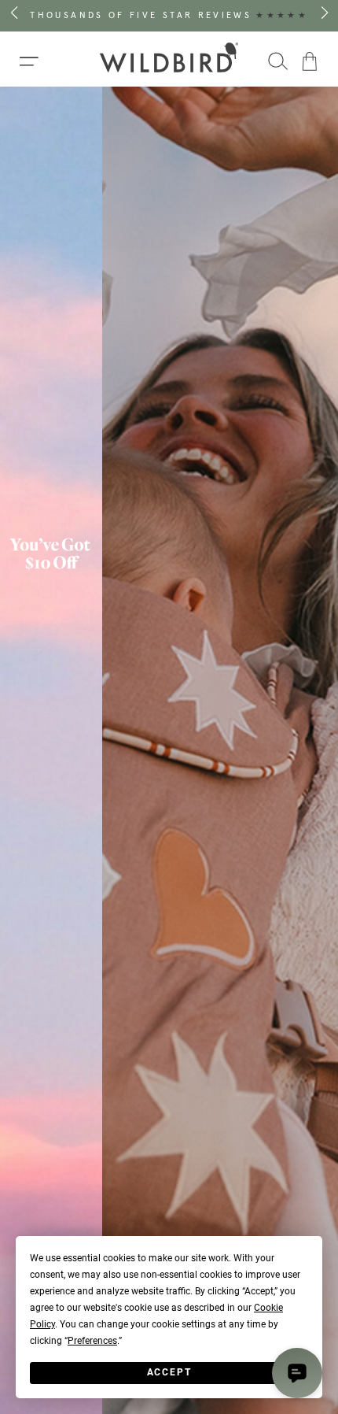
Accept (169, 1372)
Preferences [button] (92, 1340)
